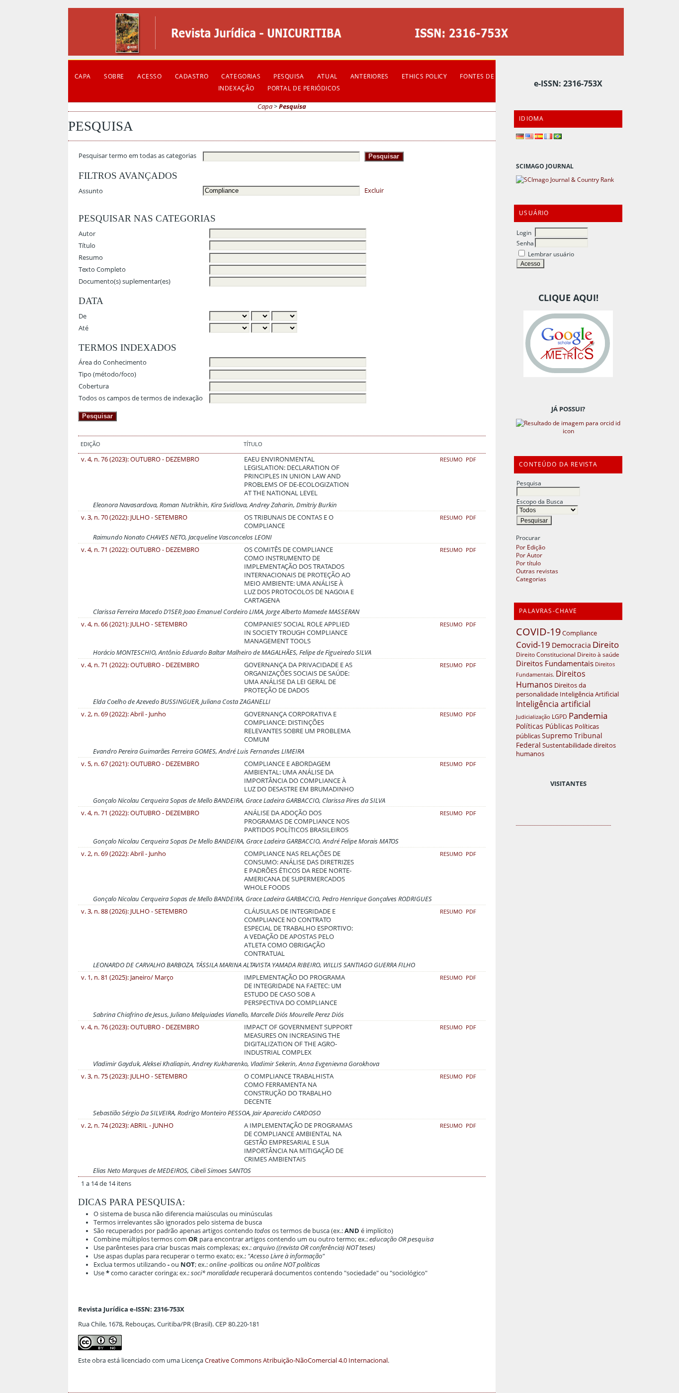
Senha (525, 243)
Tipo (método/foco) (107, 374)
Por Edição (530, 547)
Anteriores (369, 76)
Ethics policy (424, 76)
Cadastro (192, 76)
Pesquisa (528, 483)
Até (83, 328)
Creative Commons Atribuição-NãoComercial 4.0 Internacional (296, 1360)
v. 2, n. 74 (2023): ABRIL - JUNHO (127, 1125)
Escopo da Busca (539, 501)
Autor (87, 234)
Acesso (149, 76)
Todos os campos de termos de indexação (141, 398)
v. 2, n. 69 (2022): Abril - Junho (123, 714)
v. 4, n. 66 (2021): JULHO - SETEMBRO (134, 624)
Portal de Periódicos (303, 88)
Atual (327, 76)
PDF (471, 459)
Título (87, 245)
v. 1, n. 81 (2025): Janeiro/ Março (127, 977)
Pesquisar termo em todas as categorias (137, 156)
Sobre (114, 76)
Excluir (374, 190)
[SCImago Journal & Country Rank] (565, 179)
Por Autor (529, 555)
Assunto (91, 191)
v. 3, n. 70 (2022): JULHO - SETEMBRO (134, 517)
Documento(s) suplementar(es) (124, 281)
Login (523, 232)
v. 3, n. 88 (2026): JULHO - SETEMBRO (134, 911)
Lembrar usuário (551, 254)
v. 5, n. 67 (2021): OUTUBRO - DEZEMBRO (140, 764)
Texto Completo (102, 269)
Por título (528, 563)
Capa (83, 76)
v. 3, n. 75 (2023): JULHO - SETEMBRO (134, 1076)
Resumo (91, 257)
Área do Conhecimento (113, 362)
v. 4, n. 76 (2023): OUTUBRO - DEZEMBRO (140, 459)
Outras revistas (537, 571)
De (82, 316)
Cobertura (94, 386)
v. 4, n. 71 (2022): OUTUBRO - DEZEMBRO (140, 549)
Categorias (531, 579)
